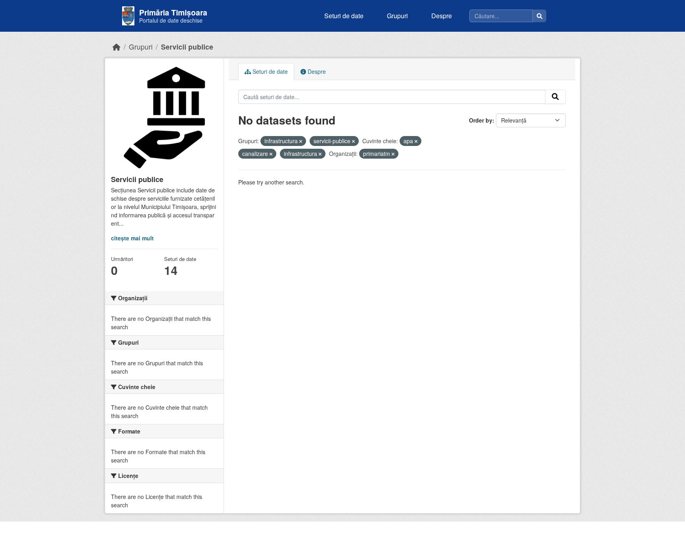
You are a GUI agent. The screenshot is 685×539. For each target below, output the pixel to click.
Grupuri (397, 15)
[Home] (117, 47)
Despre (441, 15)
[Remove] (300, 141)
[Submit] (555, 97)
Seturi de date (344, 15)
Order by (480, 120)
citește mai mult (132, 238)
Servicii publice (187, 47)
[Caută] (539, 16)
